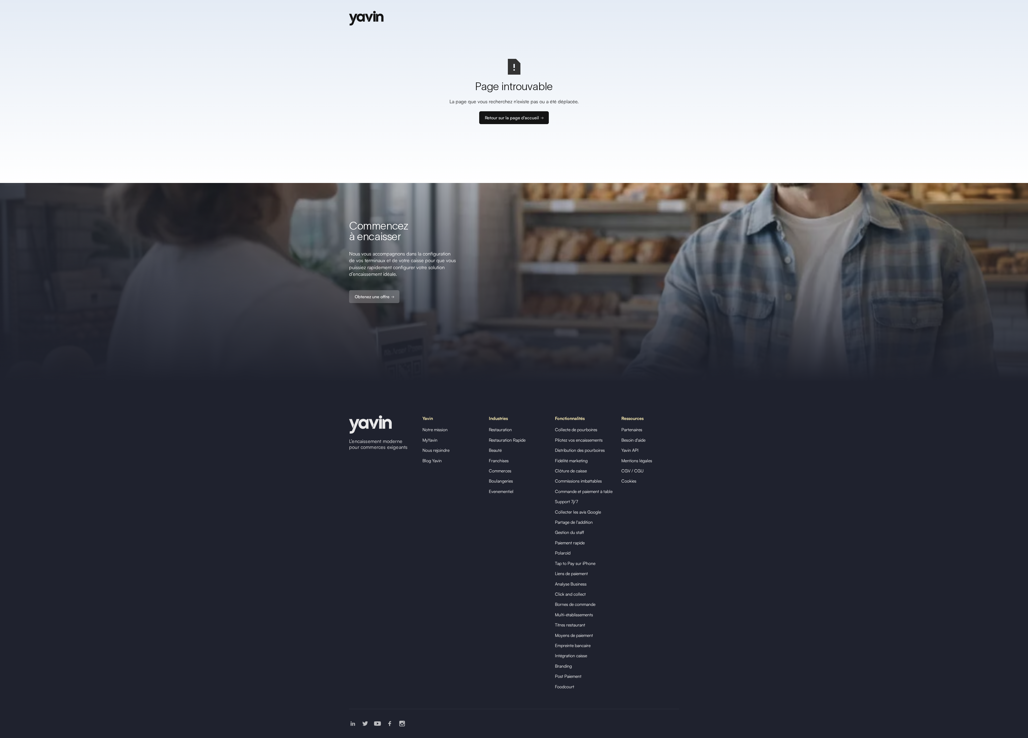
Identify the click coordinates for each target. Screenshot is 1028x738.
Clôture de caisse (571, 470)
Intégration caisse (571, 655)
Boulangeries (501, 481)
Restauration (500, 429)
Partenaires (631, 429)
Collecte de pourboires (576, 429)
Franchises (499, 460)
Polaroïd (562, 553)
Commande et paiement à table (584, 491)
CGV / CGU (632, 470)
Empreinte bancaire (573, 645)
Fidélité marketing (571, 460)
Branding (563, 666)
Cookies (628, 481)
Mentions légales (636, 460)
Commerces (500, 470)
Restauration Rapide (507, 440)
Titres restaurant (570, 625)
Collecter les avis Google (578, 512)
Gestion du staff (569, 532)
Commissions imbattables (578, 481)
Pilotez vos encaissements (579, 440)
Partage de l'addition (574, 522)
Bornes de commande (575, 604)
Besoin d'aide (633, 440)
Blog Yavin (432, 460)
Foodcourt (564, 686)
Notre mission (435, 429)
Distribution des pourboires (580, 450)
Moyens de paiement (574, 635)
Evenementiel (501, 491)
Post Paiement (568, 676)
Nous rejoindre (435, 450)
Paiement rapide (570, 542)
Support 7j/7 (566, 501)
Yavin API (629, 450)
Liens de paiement (571, 573)
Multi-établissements (574, 614)
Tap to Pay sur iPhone (575, 563)
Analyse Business (571, 584)
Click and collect (570, 594)
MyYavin (429, 440)
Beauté (495, 450)
